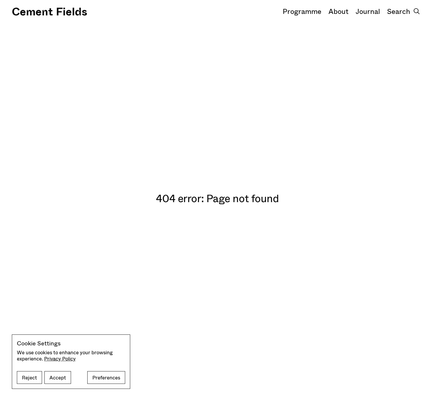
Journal (368, 11)
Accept (57, 377)
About (338, 11)
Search (398, 11)
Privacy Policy (60, 359)
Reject (29, 377)
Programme (302, 11)
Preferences (106, 377)
